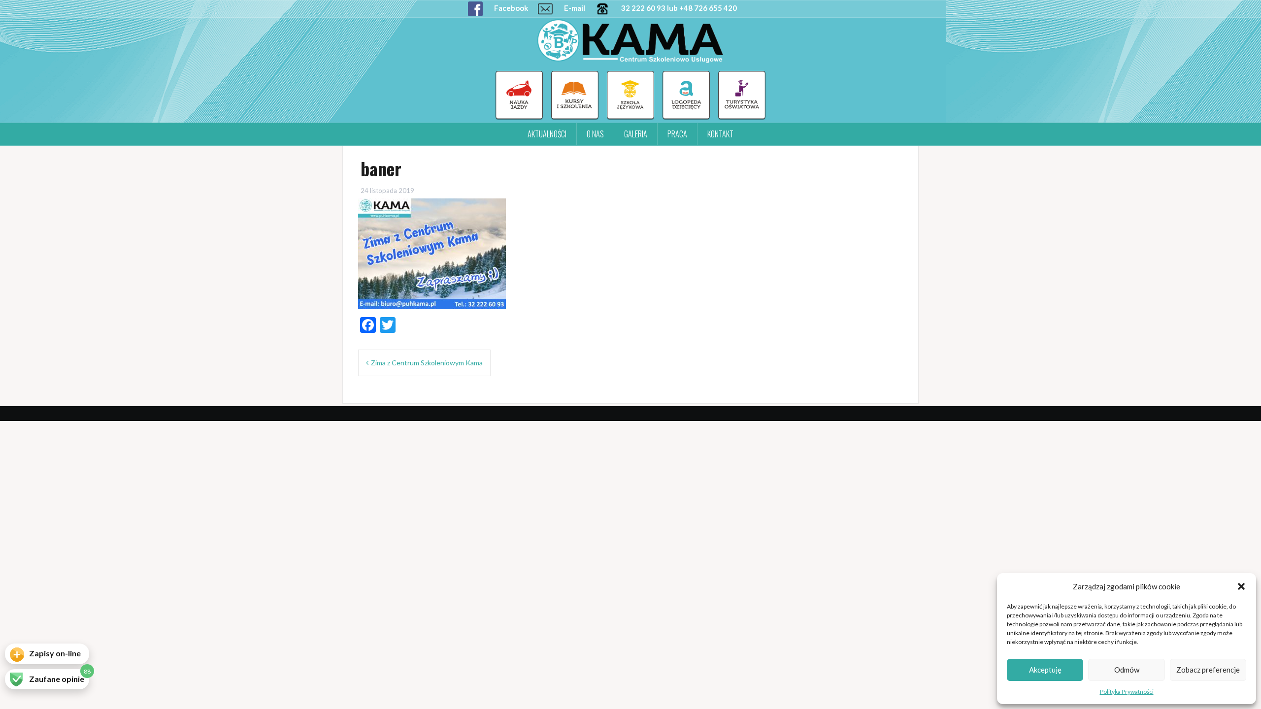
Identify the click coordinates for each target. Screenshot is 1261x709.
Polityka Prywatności (1127, 691)
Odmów (1126, 669)
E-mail (574, 7)
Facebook (510, 7)
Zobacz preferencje (1208, 669)
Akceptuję (1045, 669)
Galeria (635, 134)
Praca (677, 134)
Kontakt (720, 134)
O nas (595, 134)
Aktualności (547, 134)
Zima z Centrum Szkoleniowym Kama (427, 362)
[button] (1241, 586)
